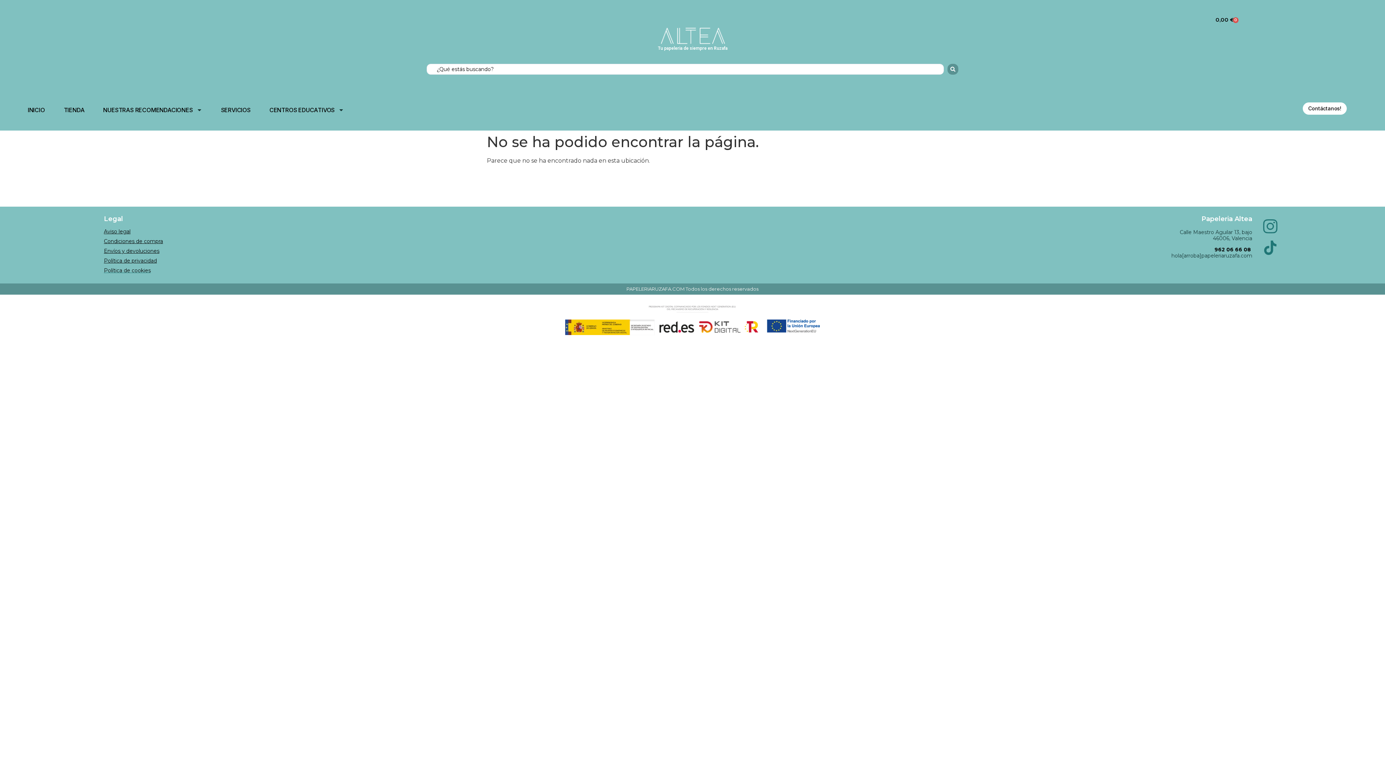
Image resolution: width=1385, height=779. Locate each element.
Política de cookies (127, 270)
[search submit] (952, 69)
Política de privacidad (130, 261)
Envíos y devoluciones (131, 251)
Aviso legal (117, 231)
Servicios (236, 110)
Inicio (36, 110)
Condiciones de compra (133, 241)
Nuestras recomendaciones (148, 110)
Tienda (74, 110)
